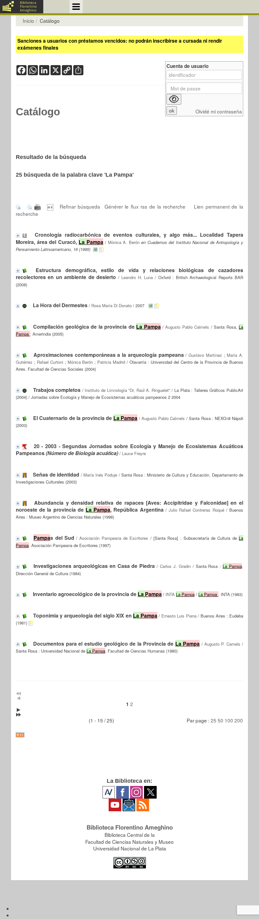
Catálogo (38, 112)
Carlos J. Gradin (175, 566)
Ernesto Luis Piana (178, 616)
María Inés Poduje (100, 475)
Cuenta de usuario (187, 66)
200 (238, 720)
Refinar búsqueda (80, 206)
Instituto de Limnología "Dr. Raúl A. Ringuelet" (127, 390)
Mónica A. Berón (124, 242)
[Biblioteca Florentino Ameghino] (21, 6)
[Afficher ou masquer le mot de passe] (173, 99)
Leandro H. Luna (137, 277)
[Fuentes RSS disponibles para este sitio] (129, 735)
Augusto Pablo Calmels (187, 327)
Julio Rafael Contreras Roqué (196, 510)
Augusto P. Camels (222, 644)
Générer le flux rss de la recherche (145, 206)
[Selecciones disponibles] (51, 206)
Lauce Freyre (134, 453)
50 (220, 720)
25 (213, 720)
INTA (180, 594)
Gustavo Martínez (205, 355)
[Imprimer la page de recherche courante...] (38, 206)
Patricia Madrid (111, 362)
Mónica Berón (80, 362)
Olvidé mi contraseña (219, 111)
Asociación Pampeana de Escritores (113, 538)
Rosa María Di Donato (111, 305)
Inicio (28, 20)
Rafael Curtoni (50, 362)
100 (229, 720)
